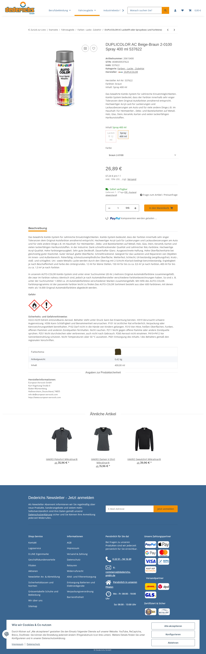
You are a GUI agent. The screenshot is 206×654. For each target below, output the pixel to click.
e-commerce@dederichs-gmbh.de (118, 571)
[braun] (118, 352)
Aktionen (33, 571)
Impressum (17, 644)
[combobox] (142, 155)
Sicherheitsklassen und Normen (40, 584)
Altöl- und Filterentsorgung (81, 576)
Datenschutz (33, 644)
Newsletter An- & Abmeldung (44, 576)
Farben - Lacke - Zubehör (130, 68)
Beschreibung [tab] (37, 228)
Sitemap (32, 606)
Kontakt (32, 542)
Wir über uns (35, 600)
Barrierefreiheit (75, 597)
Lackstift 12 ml (111, 136)
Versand (131, 179)
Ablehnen (173, 642)
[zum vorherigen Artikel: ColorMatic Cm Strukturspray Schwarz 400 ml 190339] (167, 29)
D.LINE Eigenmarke (38, 554)
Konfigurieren (173, 634)
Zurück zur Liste (38, 29)
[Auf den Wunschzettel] (93, 48)
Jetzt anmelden (165, 508)
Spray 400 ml (124, 134)
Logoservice (34, 548)
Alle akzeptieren (173, 626)
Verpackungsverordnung (80, 591)
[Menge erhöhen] (135, 208)
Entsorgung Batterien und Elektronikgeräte (81, 584)
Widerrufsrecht (75, 571)
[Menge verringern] (109, 208)
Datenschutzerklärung (40, 514)
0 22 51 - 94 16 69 (121, 559)
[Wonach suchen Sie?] (165, 10)
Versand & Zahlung (77, 554)
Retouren (72, 565)
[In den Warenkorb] (30, 40)
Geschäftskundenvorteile (41, 559)
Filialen (32, 565)
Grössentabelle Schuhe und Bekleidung (43, 593)
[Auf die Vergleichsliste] (85, 48)
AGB (69, 542)
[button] (175, 10)
